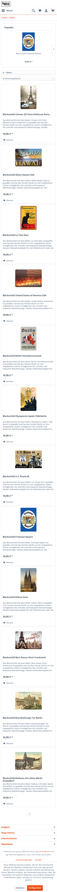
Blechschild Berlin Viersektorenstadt (22, 355)
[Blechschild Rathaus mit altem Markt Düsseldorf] (28, 761)
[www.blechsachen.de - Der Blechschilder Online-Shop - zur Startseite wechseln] (5, 4)
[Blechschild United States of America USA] (28, 278)
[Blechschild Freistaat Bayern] (28, 41)
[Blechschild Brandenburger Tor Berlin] (28, 701)
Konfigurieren (35, 888)
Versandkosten (45, 851)
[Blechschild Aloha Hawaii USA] (28, 158)
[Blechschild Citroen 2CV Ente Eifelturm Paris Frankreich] (28, 97)
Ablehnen (20, 888)
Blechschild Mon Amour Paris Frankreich (24, 657)
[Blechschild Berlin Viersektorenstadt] (28, 339)
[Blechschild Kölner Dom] (28, 580)
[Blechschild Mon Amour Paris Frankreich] (28, 640)
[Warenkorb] (52, 10)
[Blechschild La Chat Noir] (28, 218)
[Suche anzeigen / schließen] (33, 10)
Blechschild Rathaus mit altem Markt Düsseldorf (22, 779)
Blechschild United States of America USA (24, 295)
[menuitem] (7, 10)
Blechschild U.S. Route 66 (16, 476)
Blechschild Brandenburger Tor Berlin (22, 718)
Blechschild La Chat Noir (16, 235)
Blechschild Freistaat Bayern (28, 53)
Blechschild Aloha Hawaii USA (18, 174)
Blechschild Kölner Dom (15, 597)
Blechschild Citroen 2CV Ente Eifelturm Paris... (27, 114)
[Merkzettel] (39, 10)
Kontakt (38, 860)
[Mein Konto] (46, 10)
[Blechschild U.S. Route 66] (28, 459)
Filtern (8, 72)
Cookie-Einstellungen (24, 860)
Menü (9, 10)
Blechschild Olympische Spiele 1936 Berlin (25, 416)
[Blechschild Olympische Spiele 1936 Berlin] (28, 399)
